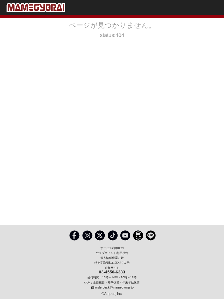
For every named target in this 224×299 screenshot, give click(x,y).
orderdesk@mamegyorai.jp (114, 287)
